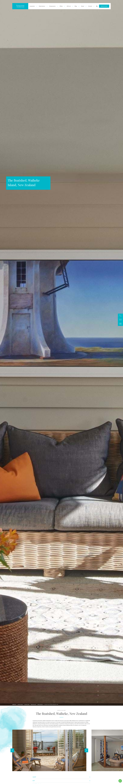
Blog (76, 6)
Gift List (69, 6)
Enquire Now (104, 6)
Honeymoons (52, 6)
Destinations (42, 6)
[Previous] (12, 750)
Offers (61, 6)
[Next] (86, 750)
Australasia (26, 704)
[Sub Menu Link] (36, 6)
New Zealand (33, 704)
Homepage (14, 704)
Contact (90, 6)
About (82, 6)
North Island (40, 704)
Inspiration (32, 6)
